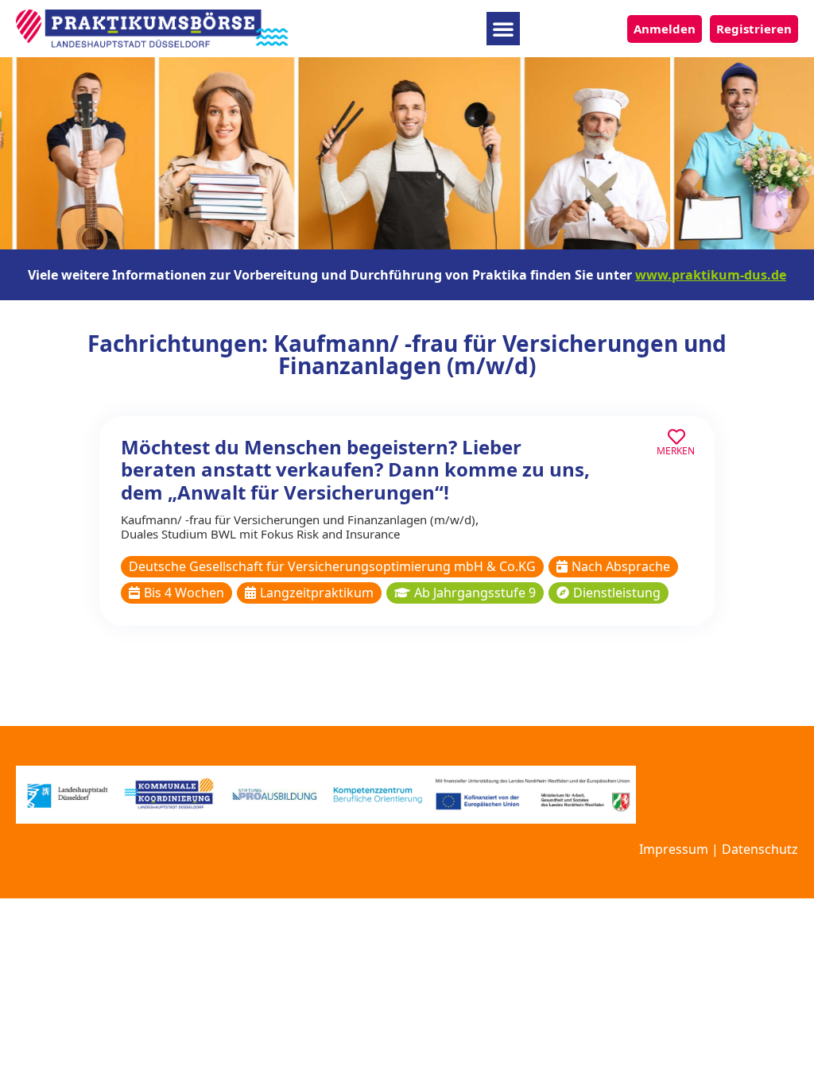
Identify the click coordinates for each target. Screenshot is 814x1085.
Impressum (673, 849)
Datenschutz (760, 849)
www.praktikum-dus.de (710, 275)
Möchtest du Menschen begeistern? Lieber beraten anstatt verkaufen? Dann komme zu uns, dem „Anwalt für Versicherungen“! (355, 470)
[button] (503, 28)
